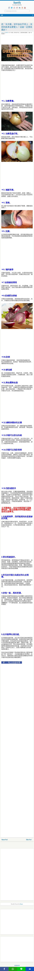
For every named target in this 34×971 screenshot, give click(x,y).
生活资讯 (6, 32)
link (19, 7)
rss (22, 7)
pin (17, 7)
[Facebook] (4, 969)
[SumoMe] (30, 969)
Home (2, 32)
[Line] (21, 969)
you (25, 7)
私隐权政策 (17, 965)
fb (9, 7)
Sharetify (17, 3)
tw (11, 7)
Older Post (29, 840)
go (14, 7)
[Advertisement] (14, 40)
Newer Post (5, 840)
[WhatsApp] (12, 969)
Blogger (21, 904)
